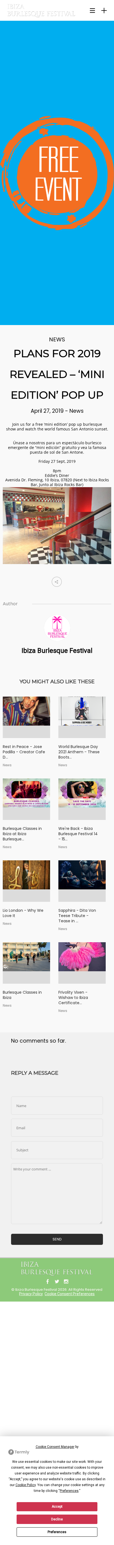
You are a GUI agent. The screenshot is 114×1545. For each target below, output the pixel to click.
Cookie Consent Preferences (70, 1294)
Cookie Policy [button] (25, 1485)
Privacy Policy (31, 1294)
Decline (57, 1519)
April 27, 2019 (48, 411)
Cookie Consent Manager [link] (55, 1447)
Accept (57, 1506)
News (57, 339)
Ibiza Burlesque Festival (57, 651)
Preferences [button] (69, 1491)
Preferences (57, 1532)
